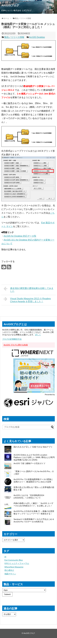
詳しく (38, 335)
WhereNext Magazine (13, 567)
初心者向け (9, 570)
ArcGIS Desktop (37, 37)
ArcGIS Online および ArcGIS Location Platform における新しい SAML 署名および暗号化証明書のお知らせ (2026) (34, 457)
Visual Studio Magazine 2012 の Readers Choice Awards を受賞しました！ (30, 300)
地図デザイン (10, 574)
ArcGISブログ (10, 5)
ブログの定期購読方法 (12, 339)
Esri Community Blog (13, 560)
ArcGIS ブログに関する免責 (16, 345)
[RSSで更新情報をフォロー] (9, 267)
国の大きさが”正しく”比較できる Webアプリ (33, 447)
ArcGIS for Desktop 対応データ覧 (20, 236)
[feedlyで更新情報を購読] (3, 267)
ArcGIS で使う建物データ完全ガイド (30, 463)
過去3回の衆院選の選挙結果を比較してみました (31, 289)
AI (5, 557)
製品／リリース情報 (14, 37)
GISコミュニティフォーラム (16, 563)
